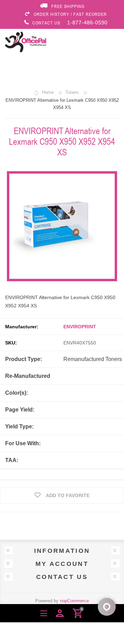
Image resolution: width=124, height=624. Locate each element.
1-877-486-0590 (87, 22)
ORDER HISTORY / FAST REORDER (70, 14)
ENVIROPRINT (79, 326)
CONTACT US (46, 22)
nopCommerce (74, 600)
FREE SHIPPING (67, 6)
